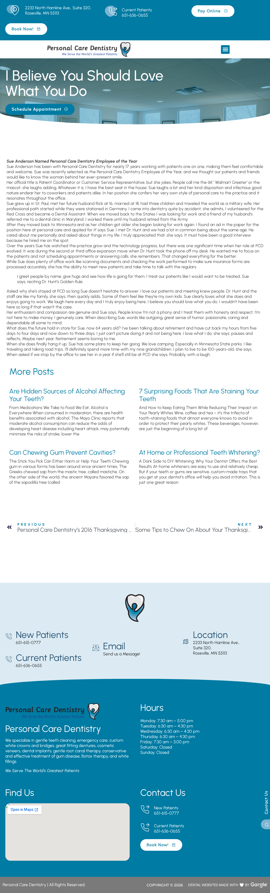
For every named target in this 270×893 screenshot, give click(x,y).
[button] (225, 49)
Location (210, 634)
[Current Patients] (112, 11)
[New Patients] (8, 636)
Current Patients (137, 9)
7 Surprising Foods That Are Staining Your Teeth (199, 395)
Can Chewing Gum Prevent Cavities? (62, 452)
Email (114, 646)
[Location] (185, 641)
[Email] (96, 648)
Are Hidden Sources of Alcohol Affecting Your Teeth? (67, 395)
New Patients (42, 634)
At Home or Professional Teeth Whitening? (199, 452)
